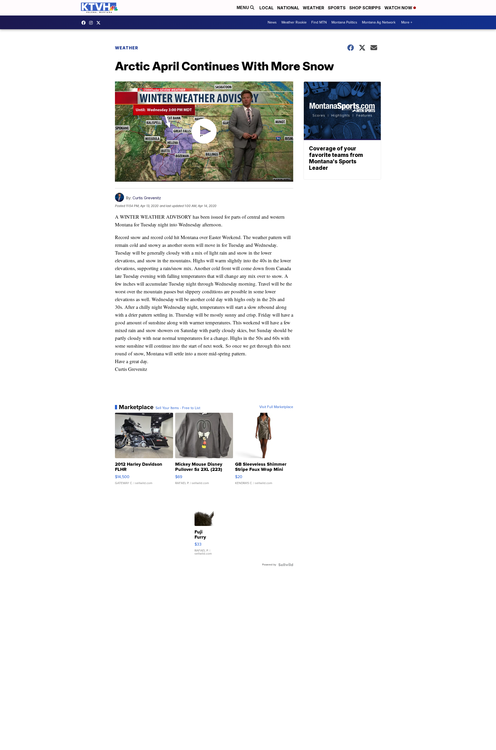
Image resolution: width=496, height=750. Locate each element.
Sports (337, 7)
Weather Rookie (294, 22)
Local (266, 7)
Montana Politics (344, 22)
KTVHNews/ (84, 23)
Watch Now (398, 7)
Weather (313, 7)
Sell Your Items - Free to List (178, 408)
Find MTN (319, 22)
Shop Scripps (365, 7)
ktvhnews (92, 23)
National (288, 7)
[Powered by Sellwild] (285, 565)
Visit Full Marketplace (276, 407)
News (272, 22)
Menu (243, 7)
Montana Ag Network (379, 22)
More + (406, 22)
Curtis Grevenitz (147, 197)
